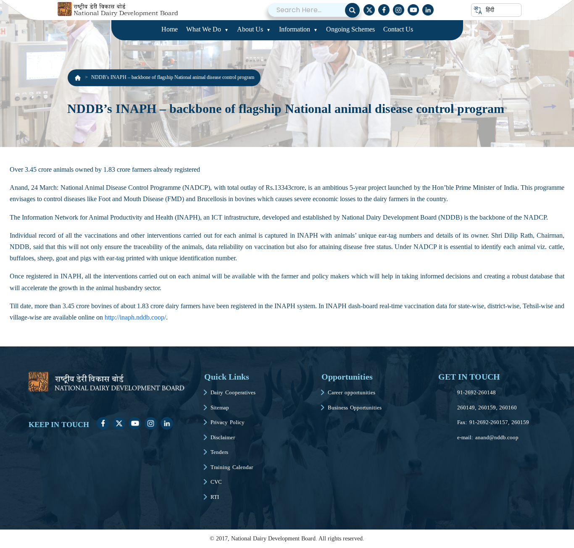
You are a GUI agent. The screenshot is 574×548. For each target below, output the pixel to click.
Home (169, 29)
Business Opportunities (355, 407)
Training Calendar (232, 467)
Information (294, 29)
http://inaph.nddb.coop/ (135, 317)
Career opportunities (351, 392)
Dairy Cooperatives (233, 392)
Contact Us (398, 29)
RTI (215, 497)
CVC (216, 482)
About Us (250, 29)
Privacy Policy (228, 422)
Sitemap (220, 407)
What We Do (203, 29)
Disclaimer (223, 437)
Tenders (219, 452)
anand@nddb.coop (497, 437)
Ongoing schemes (350, 29)
